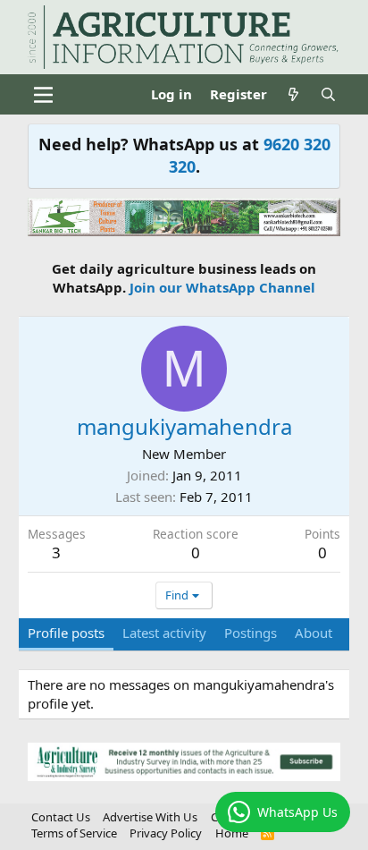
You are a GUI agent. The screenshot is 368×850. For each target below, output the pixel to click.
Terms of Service (74, 833)
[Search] (328, 94)
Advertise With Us (150, 817)
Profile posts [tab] (66, 633)
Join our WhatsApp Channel (222, 287)
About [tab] (313, 633)
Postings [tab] (250, 633)
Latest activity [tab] (164, 633)
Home (231, 833)
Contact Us (60, 817)
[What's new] (293, 94)
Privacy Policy (166, 833)
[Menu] (43, 95)
